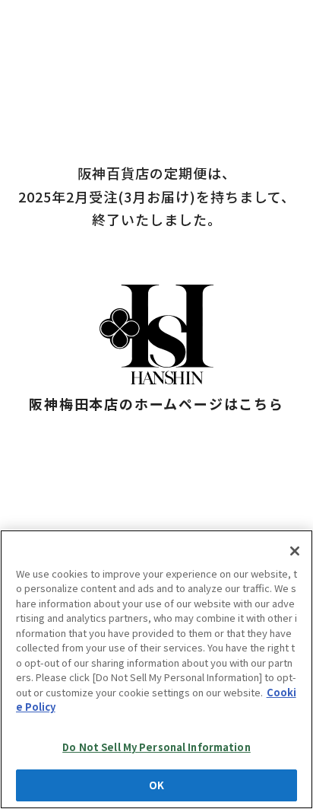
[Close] (294, 551)
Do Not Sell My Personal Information (156, 747)
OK (156, 785)
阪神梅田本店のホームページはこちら (156, 403)
